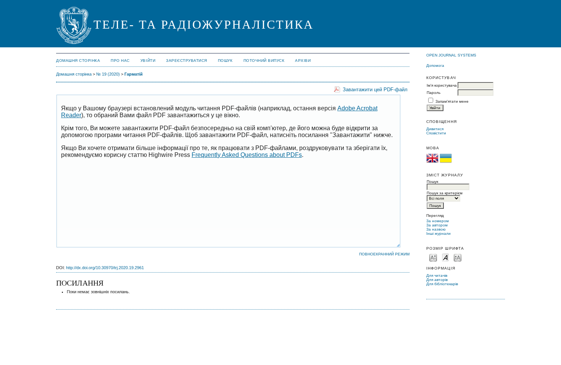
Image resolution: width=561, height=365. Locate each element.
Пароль (433, 92)
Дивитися (434, 129)
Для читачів (436, 275)
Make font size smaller (433, 257)
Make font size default (445, 257)
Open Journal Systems (451, 55)
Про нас (120, 60)
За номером (437, 221)
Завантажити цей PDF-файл (375, 89)
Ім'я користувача (442, 85)
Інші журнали (438, 233)
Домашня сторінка (78, 60)
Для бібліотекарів (442, 284)
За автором (437, 225)
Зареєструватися (186, 60)
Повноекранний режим (384, 254)
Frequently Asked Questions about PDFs (247, 155)
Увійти (147, 60)
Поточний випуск (264, 60)
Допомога (435, 65)
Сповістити (436, 133)
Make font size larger (457, 257)
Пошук (225, 60)
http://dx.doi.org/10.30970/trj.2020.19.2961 (105, 267)
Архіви (303, 60)
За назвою (436, 229)
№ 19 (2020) (108, 74)
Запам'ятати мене (452, 101)
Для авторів (437, 280)
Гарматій (133, 74)
